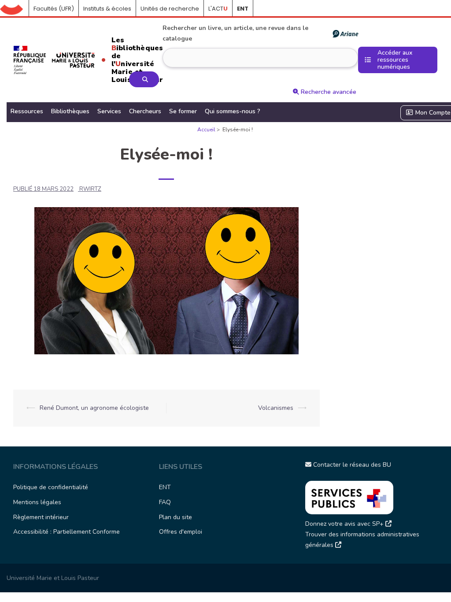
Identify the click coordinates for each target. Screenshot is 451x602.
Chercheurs (145, 111)
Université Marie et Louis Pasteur (53, 578)
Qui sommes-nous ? (232, 111)
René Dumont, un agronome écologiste (94, 408)
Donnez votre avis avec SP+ (345, 524)
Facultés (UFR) (53, 8)
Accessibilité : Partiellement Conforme (66, 532)
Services (109, 111)
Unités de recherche (169, 8)
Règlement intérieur (41, 517)
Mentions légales (37, 502)
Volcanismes (275, 408)
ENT (165, 487)
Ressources (27, 111)
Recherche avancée (327, 92)
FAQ (165, 502)
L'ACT (218, 8)
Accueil (14, 9)
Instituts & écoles (107, 8)
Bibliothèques (70, 111)
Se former (183, 111)
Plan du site (175, 517)
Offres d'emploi (180, 532)
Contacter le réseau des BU (351, 465)
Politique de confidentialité (50, 487)
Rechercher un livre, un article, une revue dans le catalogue (235, 33)
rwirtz (90, 189)
